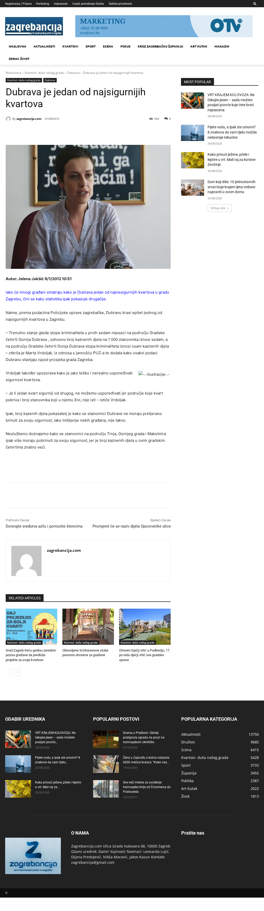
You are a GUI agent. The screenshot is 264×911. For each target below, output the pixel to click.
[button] (255, 3)
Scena (108, 46)
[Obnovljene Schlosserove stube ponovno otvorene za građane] (88, 627)
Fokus (125, 46)
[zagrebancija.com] (9, 118)
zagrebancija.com (29, 119)
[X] (52, 132)
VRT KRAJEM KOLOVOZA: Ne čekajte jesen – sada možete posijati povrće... (55, 737)
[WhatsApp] (76, 132)
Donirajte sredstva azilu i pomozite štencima (44, 526)
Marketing (42, 3)
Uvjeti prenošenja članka (88, 3)
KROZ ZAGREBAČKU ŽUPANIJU (160, 46)
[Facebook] (40, 132)
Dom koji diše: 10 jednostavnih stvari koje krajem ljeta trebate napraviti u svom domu (231, 187)
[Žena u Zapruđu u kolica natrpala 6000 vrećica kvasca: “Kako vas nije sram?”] (106, 764)
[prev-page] (9, 672)
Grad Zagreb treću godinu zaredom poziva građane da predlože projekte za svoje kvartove (31, 655)
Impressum (61, 3)
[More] (87, 132)
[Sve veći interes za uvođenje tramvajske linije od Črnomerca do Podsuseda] (106, 789)
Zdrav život (19, 59)
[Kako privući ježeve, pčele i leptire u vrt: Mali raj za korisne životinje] (192, 160)
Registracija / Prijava (18, 3)
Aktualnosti (44, 46)
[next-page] (17, 672)
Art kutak (198, 46)
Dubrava (73, 72)
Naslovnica (13, 72)
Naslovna (17, 46)
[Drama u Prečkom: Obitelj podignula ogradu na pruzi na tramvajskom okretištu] (106, 739)
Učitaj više (218, 208)
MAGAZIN (221, 46)
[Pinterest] (64, 132)
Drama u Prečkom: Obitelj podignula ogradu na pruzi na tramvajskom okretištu (143, 737)
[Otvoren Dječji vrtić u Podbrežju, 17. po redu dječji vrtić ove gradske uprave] (145, 627)
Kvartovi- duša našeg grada (44, 72)
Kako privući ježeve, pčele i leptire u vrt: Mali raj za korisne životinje (231, 159)
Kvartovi (70, 46)
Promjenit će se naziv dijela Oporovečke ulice (132, 526)
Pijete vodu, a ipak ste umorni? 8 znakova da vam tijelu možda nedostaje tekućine (232, 132)
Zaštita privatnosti (120, 3)
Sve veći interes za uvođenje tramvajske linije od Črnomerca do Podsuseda (147, 787)
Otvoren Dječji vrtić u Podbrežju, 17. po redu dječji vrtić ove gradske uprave (144, 655)
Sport (91, 46)
